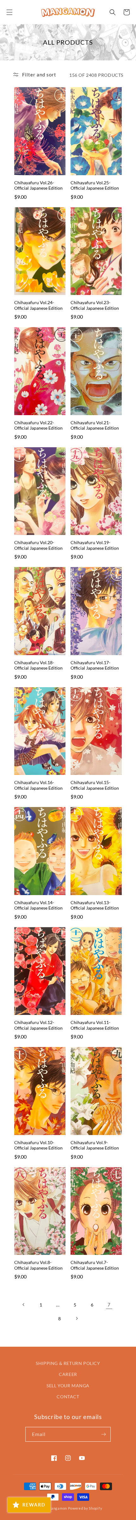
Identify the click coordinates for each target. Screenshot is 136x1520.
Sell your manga (68, 1385)
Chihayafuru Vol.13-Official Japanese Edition (95, 905)
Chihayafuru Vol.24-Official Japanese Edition (38, 305)
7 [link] (109, 1304)
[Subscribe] (103, 1434)
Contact (68, 1396)
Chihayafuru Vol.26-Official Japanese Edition (38, 185)
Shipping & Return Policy (68, 1363)
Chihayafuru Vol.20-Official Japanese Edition (38, 545)
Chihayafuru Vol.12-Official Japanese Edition (38, 1025)
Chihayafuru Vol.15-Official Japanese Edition (95, 785)
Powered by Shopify (85, 1508)
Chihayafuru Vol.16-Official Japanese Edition (38, 785)
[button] (9, 12)
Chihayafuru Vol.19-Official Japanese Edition (95, 545)
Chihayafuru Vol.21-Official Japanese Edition (95, 425)
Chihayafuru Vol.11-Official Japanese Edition (95, 1025)
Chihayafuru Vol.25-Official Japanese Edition (95, 185)
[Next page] (76, 1318)
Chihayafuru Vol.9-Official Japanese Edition (95, 1145)
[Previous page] (24, 1304)
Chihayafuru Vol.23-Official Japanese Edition (95, 305)
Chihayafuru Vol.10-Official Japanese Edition (38, 1145)
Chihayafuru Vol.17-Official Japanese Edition (95, 665)
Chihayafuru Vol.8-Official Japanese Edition (38, 1265)
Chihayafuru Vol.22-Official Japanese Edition (38, 425)
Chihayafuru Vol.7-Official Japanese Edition (95, 1265)
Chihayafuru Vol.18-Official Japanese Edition (38, 665)
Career (68, 1374)
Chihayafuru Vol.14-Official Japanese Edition (38, 905)
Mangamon (57, 1508)
